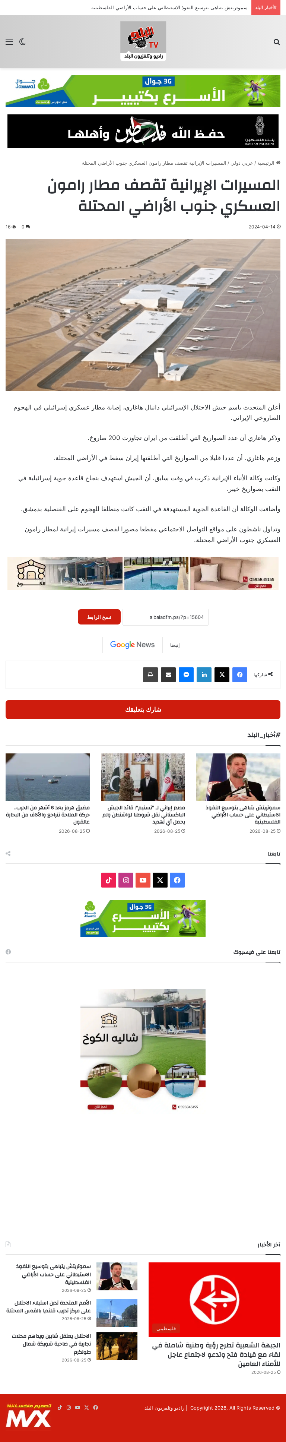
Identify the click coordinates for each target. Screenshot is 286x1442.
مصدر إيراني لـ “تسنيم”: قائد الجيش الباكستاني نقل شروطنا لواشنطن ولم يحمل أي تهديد (143, 815)
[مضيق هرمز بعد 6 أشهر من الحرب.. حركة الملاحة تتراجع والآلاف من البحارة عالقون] (48, 777)
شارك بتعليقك (143, 709)
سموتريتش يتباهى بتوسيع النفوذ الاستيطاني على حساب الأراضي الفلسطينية (243, 815)
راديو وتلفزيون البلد (164, 1408)
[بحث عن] (276, 44)
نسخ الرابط (99, 617)
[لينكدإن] (204, 674)
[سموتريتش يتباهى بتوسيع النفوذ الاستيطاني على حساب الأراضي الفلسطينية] (238, 777)
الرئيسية (266, 163)
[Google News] (132, 645)
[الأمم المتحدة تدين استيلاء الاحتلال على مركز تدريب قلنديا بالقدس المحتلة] (116, 1313)
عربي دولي (242, 163)
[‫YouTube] (143, 880)
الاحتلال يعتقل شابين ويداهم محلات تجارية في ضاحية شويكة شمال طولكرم (51, 1344)
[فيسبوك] (239, 674)
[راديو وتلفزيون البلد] (142, 41)
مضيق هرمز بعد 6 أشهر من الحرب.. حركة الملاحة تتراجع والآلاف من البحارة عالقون (48, 815)
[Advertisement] (143, 1177)
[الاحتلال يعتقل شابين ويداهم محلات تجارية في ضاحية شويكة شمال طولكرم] (116, 1346)
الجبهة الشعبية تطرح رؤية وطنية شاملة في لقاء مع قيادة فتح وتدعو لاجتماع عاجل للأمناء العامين (216, 1354)
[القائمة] (9, 44)
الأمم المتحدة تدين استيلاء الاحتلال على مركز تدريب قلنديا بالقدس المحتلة (48, 1307)
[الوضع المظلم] (22, 44)
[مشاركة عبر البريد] (168, 674)
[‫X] (221, 674)
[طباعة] (150, 674)
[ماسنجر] (186, 674)
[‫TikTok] (108, 880)
